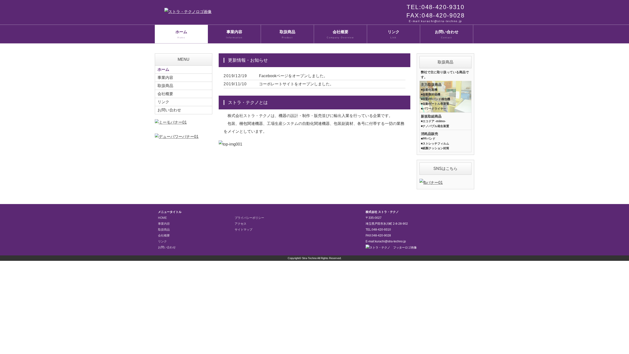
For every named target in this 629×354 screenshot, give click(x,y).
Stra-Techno (309, 258)
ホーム (181, 34)
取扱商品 (287, 34)
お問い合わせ (446, 34)
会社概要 (340, 34)
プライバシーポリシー (249, 218)
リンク (394, 34)
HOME (162, 218)
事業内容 (234, 34)
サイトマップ (243, 229)
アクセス (240, 223)
